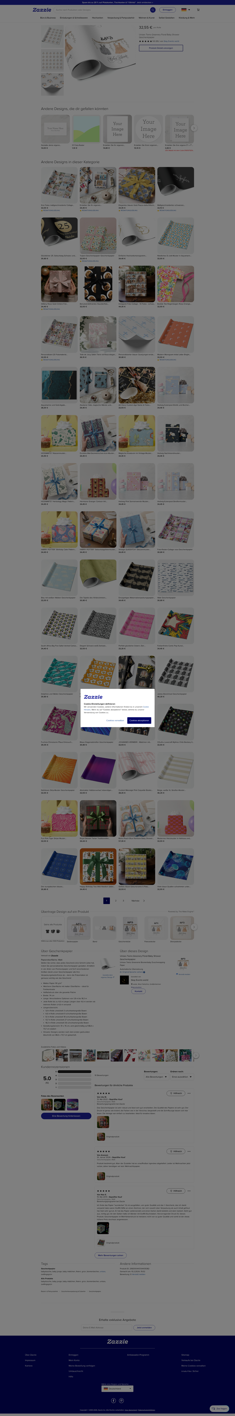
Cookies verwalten (115, 720)
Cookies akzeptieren (139, 720)
